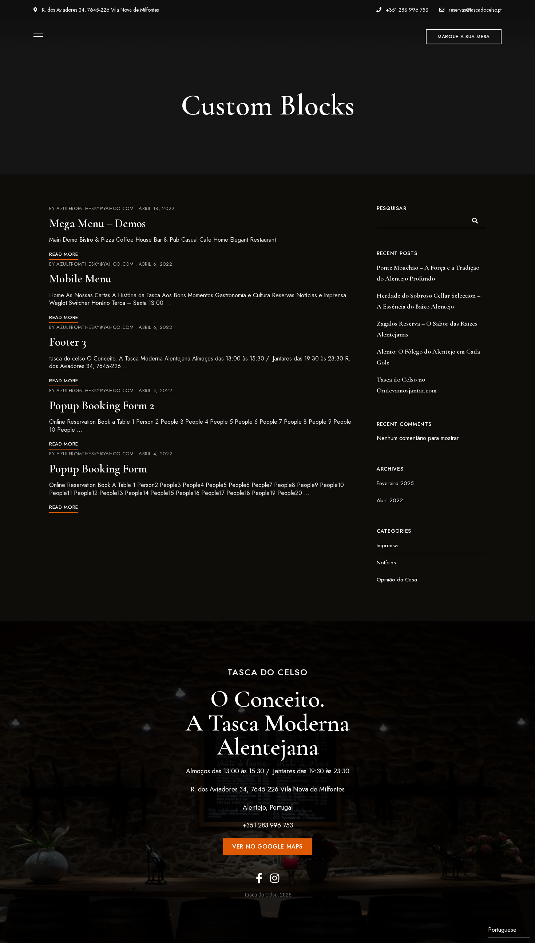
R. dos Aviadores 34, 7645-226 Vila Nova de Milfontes (99, 9)
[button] (464, 36)
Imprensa (387, 545)
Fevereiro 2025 (395, 483)
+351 (250, 825)
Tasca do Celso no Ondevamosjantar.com (407, 384)
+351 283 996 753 (406, 9)
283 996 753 (275, 825)
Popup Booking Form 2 (101, 405)
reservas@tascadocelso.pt (474, 9)
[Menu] (36, 35)
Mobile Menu (80, 278)
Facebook (259, 878)
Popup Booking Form (98, 469)
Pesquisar (391, 208)
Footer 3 (67, 342)
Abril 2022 (390, 500)
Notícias (386, 563)
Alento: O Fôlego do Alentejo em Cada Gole (428, 356)
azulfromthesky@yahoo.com (95, 208)
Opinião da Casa (397, 580)
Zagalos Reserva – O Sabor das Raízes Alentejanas (427, 328)
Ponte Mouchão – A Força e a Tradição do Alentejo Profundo (428, 272)
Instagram (274, 878)
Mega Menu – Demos (97, 223)
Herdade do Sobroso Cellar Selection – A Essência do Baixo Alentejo (428, 300)
